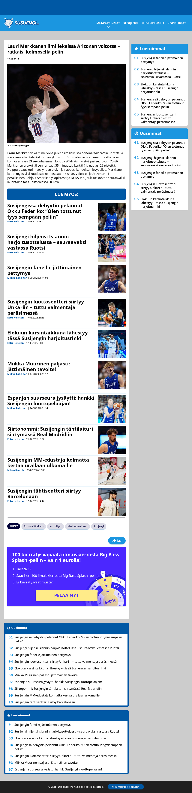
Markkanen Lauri (78, 526)
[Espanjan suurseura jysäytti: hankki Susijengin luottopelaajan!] (112, 409)
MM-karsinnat (108, 23)
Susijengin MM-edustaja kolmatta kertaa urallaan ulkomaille (48, 462)
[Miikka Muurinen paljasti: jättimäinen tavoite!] (112, 375)
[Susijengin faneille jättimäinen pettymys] (112, 279)
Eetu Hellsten (15, 221)
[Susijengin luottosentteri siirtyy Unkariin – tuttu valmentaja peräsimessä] (112, 313)
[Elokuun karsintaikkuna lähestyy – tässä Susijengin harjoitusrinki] (112, 344)
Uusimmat (19, 628)
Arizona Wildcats (34, 526)
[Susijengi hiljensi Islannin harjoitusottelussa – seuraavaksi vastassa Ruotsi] (112, 248)
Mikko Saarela (16, 470)
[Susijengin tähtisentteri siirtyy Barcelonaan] (112, 502)
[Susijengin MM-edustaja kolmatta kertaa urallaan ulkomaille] (112, 471)
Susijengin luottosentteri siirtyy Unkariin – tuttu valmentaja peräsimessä (45, 307)
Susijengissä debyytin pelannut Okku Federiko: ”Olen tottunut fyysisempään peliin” (44, 211)
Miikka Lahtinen (17, 277)
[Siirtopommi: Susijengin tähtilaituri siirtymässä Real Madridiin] (112, 440)
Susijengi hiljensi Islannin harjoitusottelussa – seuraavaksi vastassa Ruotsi (46, 242)
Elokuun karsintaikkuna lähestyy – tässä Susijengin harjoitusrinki (49, 335)
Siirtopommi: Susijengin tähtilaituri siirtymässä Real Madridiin (50, 431)
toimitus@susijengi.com (125, 786)
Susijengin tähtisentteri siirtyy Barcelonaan (44, 493)
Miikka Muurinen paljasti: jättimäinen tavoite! (38, 366)
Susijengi (130, 23)
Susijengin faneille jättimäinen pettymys (44, 270)
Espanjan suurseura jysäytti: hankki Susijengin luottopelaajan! (50, 400)
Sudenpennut (153, 23)
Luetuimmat (20, 715)
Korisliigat (177, 23)
